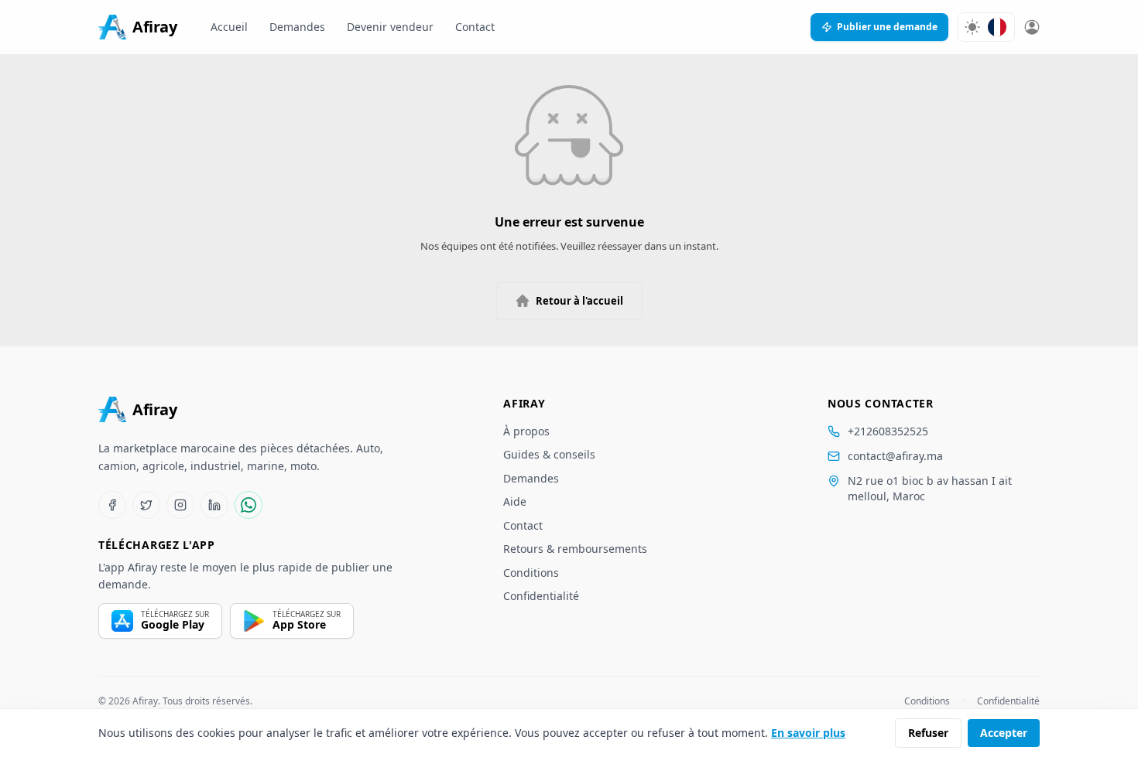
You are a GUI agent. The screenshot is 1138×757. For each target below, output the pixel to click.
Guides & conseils (549, 454)
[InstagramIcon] (180, 505)
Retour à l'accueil (579, 301)
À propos (526, 431)
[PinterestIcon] (214, 505)
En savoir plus (808, 732)
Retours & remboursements (575, 548)
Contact (475, 26)
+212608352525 (888, 431)
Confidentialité (541, 595)
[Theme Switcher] (972, 27)
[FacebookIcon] (112, 505)
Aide (514, 501)
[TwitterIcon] (146, 505)
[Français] (997, 27)
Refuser (928, 732)
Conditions (531, 572)
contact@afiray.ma (895, 455)
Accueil (229, 26)
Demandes (297, 26)
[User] (1032, 27)
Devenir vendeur (390, 26)
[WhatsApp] (248, 505)
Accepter (1003, 732)
